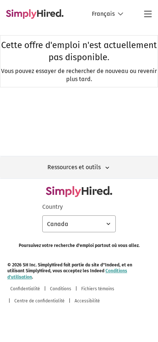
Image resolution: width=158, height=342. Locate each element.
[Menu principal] (147, 14)
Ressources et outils (74, 167)
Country (52, 206)
